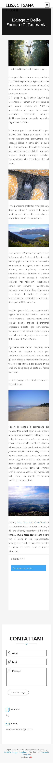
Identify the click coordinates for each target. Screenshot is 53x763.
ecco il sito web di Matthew (31, 522)
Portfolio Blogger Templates (15, 752)
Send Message (18, 692)
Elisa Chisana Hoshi (19, 7)
